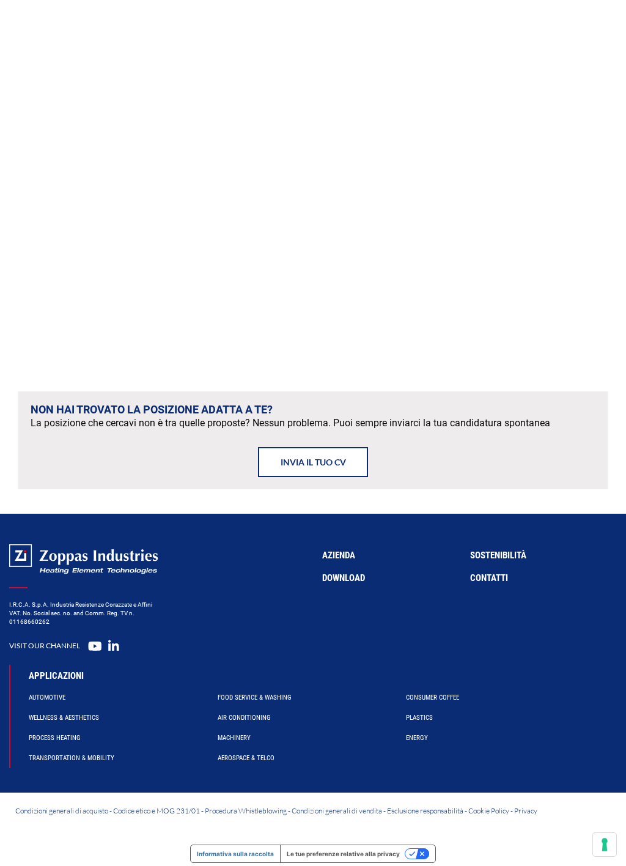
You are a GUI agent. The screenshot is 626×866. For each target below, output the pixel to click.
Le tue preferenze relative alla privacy (343, 853)
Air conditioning (244, 718)
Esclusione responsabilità (425, 810)
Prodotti (243, 27)
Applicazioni (56, 675)
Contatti (512, 27)
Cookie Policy (488, 810)
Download (343, 577)
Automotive (47, 697)
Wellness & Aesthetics (64, 718)
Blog (468, 27)
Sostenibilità (498, 555)
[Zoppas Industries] (101, 27)
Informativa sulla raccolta (235, 853)
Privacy (525, 810)
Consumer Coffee (432, 697)
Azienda (426, 27)
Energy (417, 738)
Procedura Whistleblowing (246, 810)
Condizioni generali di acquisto (61, 810)
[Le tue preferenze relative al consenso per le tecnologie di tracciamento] (604, 844)
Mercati (376, 27)
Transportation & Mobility (71, 758)
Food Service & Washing (255, 697)
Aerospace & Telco (246, 758)
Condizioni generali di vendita (337, 810)
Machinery (234, 738)
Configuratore (311, 27)
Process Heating (55, 738)
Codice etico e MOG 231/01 (156, 810)
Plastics (419, 718)
